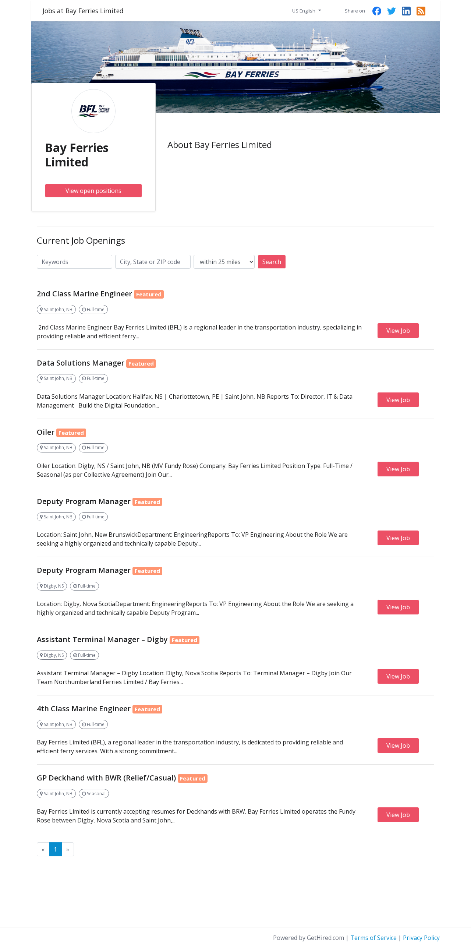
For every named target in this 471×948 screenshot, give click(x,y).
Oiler (45, 432)
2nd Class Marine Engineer (84, 294)
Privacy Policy (421, 938)
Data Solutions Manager (80, 363)
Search (271, 262)
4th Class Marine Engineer (84, 708)
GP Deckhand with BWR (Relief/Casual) (106, 778)
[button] (306, 10)
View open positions (93, 191)
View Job (398, 331)
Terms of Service (373, 938)
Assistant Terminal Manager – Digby (102, 639)
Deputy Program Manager (84, 501)
